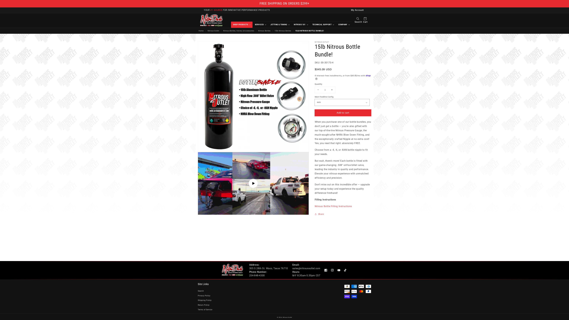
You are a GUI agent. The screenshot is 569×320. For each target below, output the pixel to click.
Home (201, 31)
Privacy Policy (204, 296)
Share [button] (321, 214)
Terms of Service (205, 310)
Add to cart (343, 112)
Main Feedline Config (324, 97)
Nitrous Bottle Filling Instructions (333, 206)
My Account (357, 10)
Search (201, 291)
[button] (358, 18)
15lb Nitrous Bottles (283, 31)
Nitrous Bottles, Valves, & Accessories (238, 31)
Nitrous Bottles (264, 31)
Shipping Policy (205, 300)
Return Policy (204, 305)
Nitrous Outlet (213, 31)
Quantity (318, 84)
